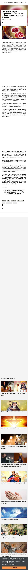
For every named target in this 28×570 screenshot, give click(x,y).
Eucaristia (13, 200)
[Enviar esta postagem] (2, 205)
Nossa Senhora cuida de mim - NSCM (13, 2)
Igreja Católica (20, 200)
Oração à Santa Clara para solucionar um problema (13, 411)
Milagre (15, 202)
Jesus (3, 202)
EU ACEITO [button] (14, 567)
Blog (8, 200)
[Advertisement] (14, 70)
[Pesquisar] (26, 2)
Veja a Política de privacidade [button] (8, 564)
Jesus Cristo (9, 202)
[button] (2, 22)
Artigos (4, 200)
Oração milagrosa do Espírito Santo (9, 519)
